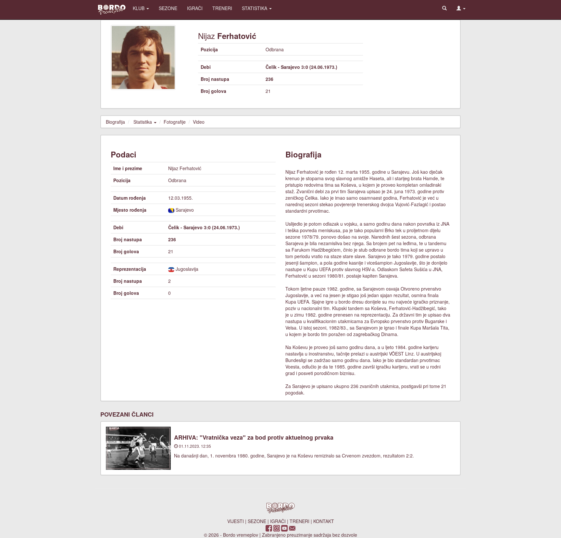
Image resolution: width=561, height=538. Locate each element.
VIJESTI (235, 521)
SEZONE (168, 8)
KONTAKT (323, 521)
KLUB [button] (139, 8)
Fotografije (175, 122)
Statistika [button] (143, 122)
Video (199, 122)
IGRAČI (195, 8)
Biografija (115, 122)
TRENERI (222, 8)
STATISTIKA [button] (255, 8)
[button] (461, 8)
